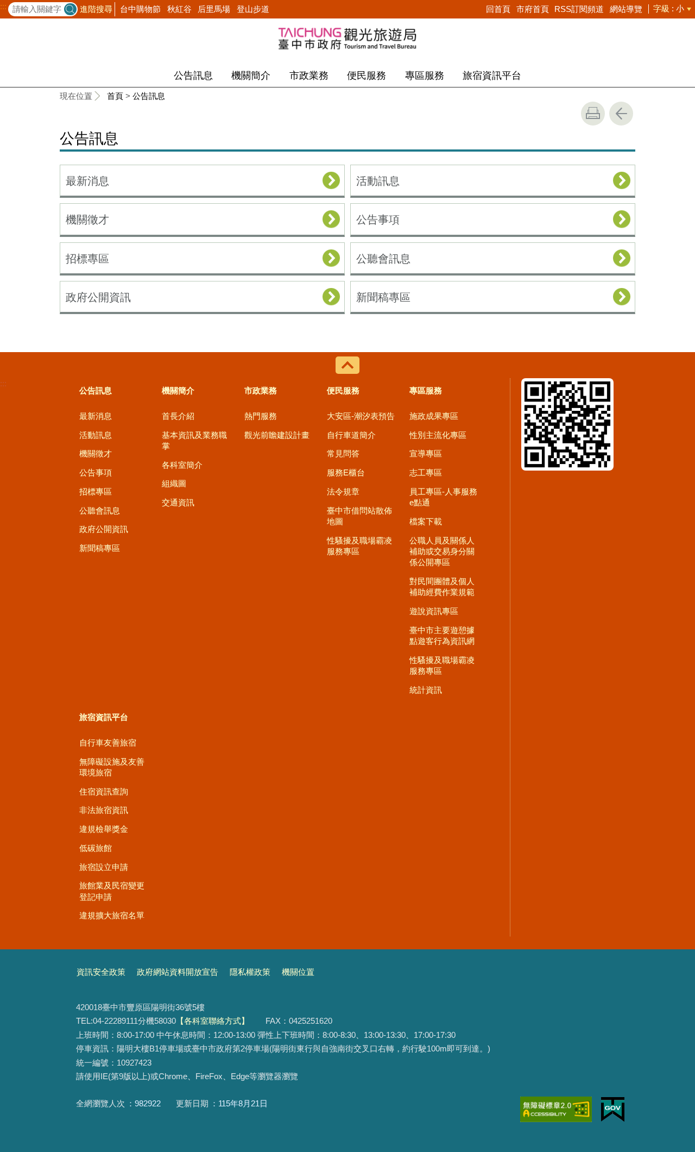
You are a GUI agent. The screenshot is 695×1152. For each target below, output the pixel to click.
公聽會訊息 (383, 259)
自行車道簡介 (351, 435)
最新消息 (87, 181)
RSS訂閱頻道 (579, 9)
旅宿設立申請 (103, 867)
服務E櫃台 (346, 472)
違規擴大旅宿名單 (111, 915)
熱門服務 (260, 416)
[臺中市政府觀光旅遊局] (347, 38)
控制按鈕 (347, 365)
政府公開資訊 (98, 297)
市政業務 (308, 75)
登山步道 (253, 9)
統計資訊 (425, 689)
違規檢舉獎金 (103, 829)
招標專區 (87, 259)
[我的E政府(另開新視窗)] (612, 1109)
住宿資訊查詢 (103, 791)
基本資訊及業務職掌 (194, 440)
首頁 (115, 96)
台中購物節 (140, 9)
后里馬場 (214, 9)
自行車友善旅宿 (107, 742)
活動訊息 (378, 181)
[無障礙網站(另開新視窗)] (556, 1109)
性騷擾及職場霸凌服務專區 (359, 546)
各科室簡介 (182, 464)
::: (3, 6)
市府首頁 (532, 9)
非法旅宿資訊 (103, 810)
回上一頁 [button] (621, 114)
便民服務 (366, 75)
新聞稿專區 (383, 297)
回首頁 (498, 9)
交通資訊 (178, 502)
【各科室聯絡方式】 (212, 1020)
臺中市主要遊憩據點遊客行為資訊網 (442, 635)
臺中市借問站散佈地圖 (359, 516)
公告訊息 (193, 75)
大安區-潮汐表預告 (361, 416)
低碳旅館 (95, 848)
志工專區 (425, 472)
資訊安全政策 (101, 971)
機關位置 (298, 971)
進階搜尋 (96, 9)
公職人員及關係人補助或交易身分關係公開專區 (442, 551)
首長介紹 (178, 416)
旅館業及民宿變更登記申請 (111, 891)
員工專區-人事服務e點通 (443, 497)
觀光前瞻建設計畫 (276, 435)
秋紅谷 (179, 9)
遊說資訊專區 (433, 611)
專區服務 (424, 75)
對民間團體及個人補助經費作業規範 (442, 587)
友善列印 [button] (593, 114)
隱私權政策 (250, 971)
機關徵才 (87, 220)
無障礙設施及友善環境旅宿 (111, 767)
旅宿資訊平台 (492, 75)
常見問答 (343, 453)
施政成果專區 (433, 416)
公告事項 (378, 220)
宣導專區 (425, 453)
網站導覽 (626, 9)
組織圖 (174, 483)
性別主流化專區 (437, 435)
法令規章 (343, 491)
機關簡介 (250, 75)
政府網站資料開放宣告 (177, 971)
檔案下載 (425, 521)
